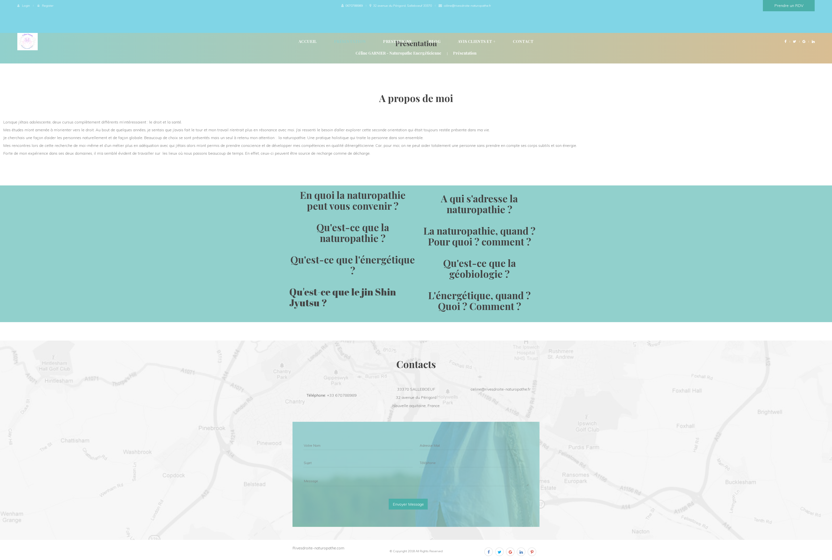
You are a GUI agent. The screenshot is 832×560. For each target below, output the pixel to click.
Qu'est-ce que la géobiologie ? (479, 268)
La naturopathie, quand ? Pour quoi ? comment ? (479, 236)
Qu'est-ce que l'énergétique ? (352, 265)
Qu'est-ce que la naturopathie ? (352, 232)
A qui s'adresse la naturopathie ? (479, 204)
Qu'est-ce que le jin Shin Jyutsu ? (342, 297)
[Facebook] (785, 41)
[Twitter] (794, 41)
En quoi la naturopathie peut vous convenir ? (353, 200)
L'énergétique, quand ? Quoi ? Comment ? (479, 300)
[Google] (804, 41)
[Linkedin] (813, 41)
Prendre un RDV (788, 5)
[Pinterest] (532, 551)
